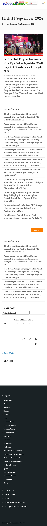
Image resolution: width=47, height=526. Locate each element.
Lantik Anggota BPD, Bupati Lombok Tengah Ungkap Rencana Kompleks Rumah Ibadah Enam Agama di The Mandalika (21, 196)
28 (42, 343)
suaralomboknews (18, 523)
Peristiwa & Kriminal (12, 458)
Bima (5, 404)
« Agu (5, 352)
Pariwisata (8, 443)
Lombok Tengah (10, 425)
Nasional (7, 440)
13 (36, 333)
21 (42, 338)
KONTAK (9, 498)
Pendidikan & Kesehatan (13, 450)
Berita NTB (8, 400)
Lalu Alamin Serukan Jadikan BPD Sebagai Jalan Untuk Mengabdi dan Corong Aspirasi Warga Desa (23, 208)
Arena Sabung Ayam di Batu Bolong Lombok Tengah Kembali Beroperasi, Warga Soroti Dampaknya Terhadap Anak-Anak (23, 128)
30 (11, 348)
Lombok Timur (9, 429)
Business (7, 407)
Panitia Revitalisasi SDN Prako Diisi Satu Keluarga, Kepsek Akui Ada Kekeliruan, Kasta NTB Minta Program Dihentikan (23, 162)
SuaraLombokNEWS (23, 75)
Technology (8, 479)
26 (29, 343)
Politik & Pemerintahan (13, 461)
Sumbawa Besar (10, 476)
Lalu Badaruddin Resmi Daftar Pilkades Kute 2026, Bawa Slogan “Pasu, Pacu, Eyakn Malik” (22, 172)
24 (17, 343)
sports (6, 468)
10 (17, 333)
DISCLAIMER (10, 494)
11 (23, 333)
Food (5, 418)
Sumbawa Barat (9, 472)
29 (5, 348)
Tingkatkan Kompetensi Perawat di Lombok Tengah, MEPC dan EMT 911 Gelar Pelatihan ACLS (21, 117)
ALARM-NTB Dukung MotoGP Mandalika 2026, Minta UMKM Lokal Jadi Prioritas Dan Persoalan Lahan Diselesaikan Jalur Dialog (23, 183)
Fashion (7, 414)
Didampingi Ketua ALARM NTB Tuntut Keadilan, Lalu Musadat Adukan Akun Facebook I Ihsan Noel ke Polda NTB (23, 152)
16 (11, 338)
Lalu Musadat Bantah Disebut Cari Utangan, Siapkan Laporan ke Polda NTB (23, 216)
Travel (6, 483)
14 (42, 333)
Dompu (6, 411)
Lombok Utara (9, 432)
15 (5, 338)
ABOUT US (9, 490)
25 (23, 343)
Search (37, 230)
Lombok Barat (9, 422)
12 (29, 333)
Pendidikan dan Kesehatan (14, 454)
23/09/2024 (9, 75)
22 (5, 343)
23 (11, 343)
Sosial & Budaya (10, 465)
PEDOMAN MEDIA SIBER (15, 503)
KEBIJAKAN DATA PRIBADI (16, 507)
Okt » (12, 352)
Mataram (7, 436)
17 (17, 338)
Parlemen (7, 447)
